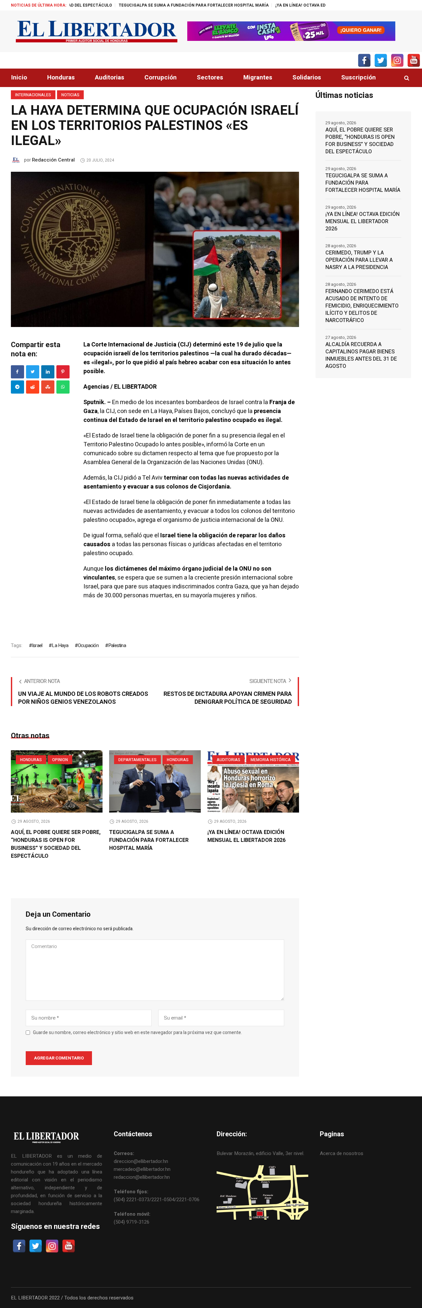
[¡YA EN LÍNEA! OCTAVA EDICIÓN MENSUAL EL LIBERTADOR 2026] (253, 781)
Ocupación (88, 645)
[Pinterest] (63, 371)
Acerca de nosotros (341, 1153)
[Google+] (17, 387)
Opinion (60, 760)
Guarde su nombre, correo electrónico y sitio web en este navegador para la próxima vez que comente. (137, 1032)
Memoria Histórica (271, 760)
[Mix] (47, 387)
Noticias (70, 95)
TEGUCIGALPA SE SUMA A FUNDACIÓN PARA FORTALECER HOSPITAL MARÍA (153, 5)
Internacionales (33, 95)
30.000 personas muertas (138, 595)
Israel (37, 645)
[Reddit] (32, 387)
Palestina (117, 645)
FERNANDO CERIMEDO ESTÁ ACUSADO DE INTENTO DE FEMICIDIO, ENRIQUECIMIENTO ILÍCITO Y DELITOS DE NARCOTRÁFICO (362, 305)
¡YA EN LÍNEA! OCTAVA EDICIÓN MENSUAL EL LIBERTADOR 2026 (296, 5)
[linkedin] (47, 371)
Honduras (31, 760)
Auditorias (228, 760)
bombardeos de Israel (215, 402)
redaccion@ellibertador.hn (142, 1177)
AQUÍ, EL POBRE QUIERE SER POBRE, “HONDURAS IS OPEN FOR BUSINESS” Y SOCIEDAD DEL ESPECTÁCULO (56, 844)
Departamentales (137, 760)
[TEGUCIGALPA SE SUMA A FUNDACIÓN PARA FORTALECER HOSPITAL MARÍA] (155, 781)
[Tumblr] (63, 387)
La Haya (60, 645)
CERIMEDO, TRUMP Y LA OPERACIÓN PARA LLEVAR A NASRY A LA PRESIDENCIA (359, 260)
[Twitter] (32, 371)
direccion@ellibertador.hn (141, 1161)
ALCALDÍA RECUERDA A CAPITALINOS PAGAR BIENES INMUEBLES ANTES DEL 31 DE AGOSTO (361, 355)
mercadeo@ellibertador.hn (142, 1169)
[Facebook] (17, 371)
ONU (277, 520)
